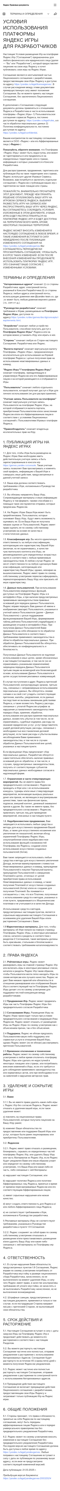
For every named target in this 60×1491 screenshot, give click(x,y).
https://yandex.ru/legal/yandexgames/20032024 (27, 1478)
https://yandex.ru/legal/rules (40, 120)
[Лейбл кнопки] (55, 5)
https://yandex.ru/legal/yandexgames (21, 245)
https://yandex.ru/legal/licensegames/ (33, 84)
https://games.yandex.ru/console (19, 465)
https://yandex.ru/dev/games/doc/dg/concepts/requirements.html (30, 318)
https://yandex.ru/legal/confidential (20, 132)
